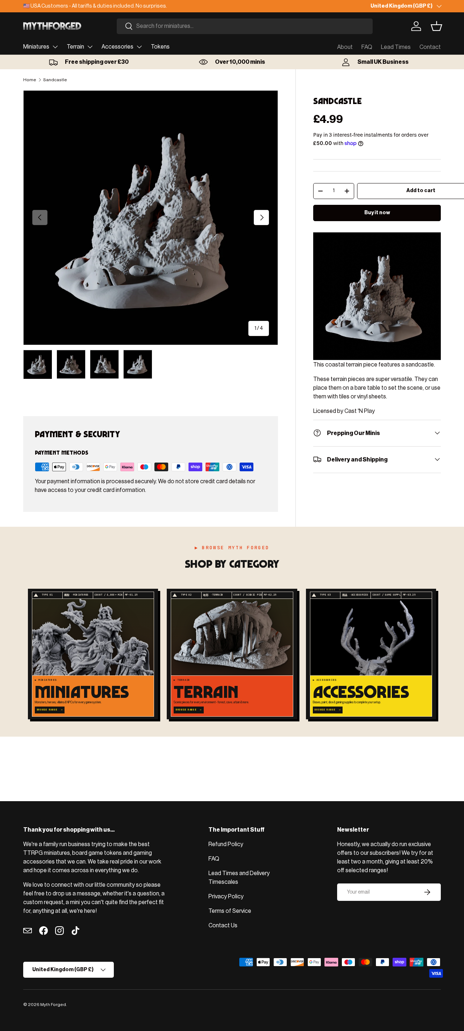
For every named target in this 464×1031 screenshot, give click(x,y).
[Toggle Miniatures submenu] (55, 46)
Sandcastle (55, 80)
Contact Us (222, 925)
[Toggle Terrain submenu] (90, 46)
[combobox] (245, 26)
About (345, 47)
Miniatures (36, 47)
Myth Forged (53, 1004)
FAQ (366, 47)
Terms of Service (229, 911)
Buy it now (377, 212)
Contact (430, 47)
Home (29, 80)
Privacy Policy (226, 896)
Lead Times (396, 47)
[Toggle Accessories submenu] (139, 46)
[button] (436, 26)
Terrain (75, 47)
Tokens (160, 47)
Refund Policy (225, 844)
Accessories (117, 47)
